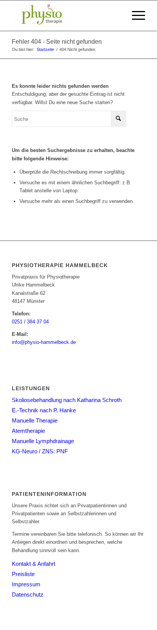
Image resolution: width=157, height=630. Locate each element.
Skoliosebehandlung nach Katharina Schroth (67, 400)
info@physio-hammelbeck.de (44, 342)
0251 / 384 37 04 (30, 321)
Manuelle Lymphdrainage (43, 441)
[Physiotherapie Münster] (65, 15)
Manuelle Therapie (35, 420)
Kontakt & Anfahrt (33, 563)
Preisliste (23, 574)
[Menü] (134, 15)
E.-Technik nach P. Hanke (44, 410)
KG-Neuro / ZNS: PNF (40, 451)
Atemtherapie (28, 430)
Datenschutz (27, 594)
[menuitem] (134, 15)
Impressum (26, 584)
